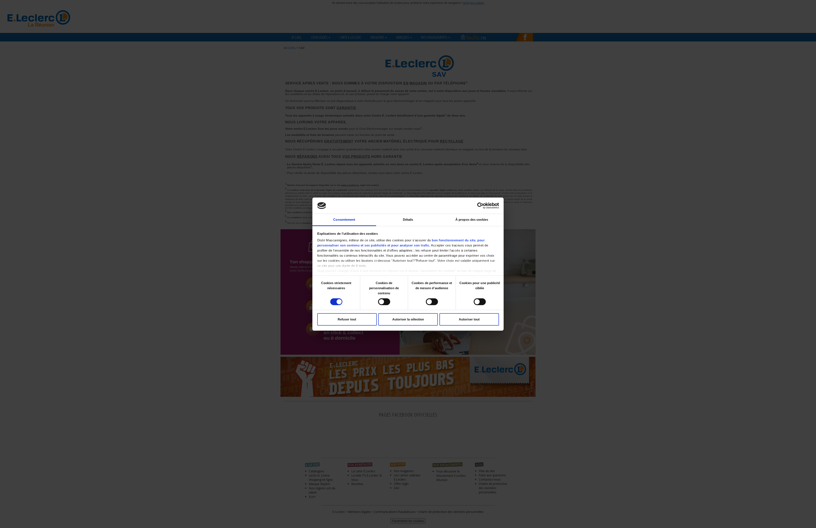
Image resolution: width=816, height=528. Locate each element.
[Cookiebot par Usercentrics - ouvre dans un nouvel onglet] (480, 205)
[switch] (384, 301)
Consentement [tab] (344, 219)
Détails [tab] (408, 219)
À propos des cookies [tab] (471, 219)
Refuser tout (347, 319)
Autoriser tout (469, 319)
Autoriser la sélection (408, 319)
